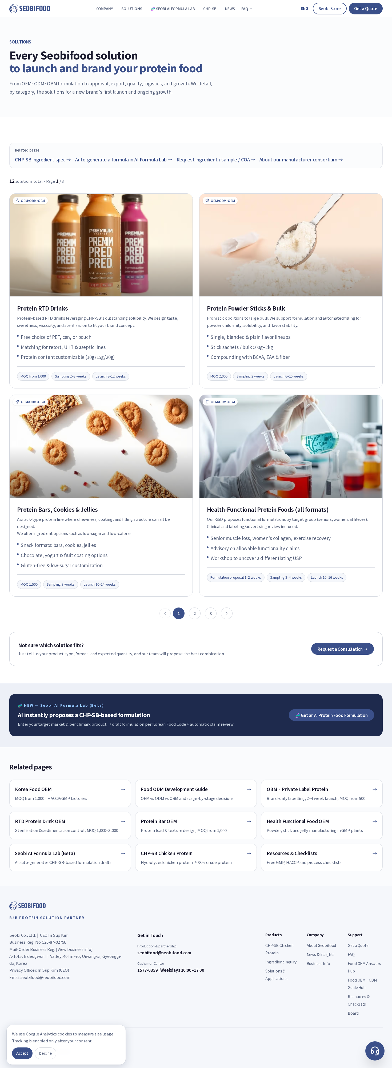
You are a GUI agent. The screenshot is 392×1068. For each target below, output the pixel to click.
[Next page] (227, 613)
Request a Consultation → (342, 649)
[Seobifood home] (29, 8)
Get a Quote (365, 8)
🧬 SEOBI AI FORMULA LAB (173, 8)
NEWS (230, 8)
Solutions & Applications (276, 974)
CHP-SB (209, 8)
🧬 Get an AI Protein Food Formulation (331, 715)
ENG (305, 8)
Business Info (318, 963)
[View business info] (74, 949)
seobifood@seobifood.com (45, 977)
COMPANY (104, 8)
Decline (45, 1053)
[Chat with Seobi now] (375, 1051)
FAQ (244, 8)
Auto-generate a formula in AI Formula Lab (123, 159)
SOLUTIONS (131, 8)
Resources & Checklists (358, 1000)
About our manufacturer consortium (301, 159)
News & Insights (321, 954)
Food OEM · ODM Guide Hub (362, 983)
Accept (22, 1053)
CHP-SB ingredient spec (43, 159)
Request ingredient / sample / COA (216, 159)
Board (353, 1013)
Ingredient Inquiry (281, 961)
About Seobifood (321, 945)
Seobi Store (330, 8)
